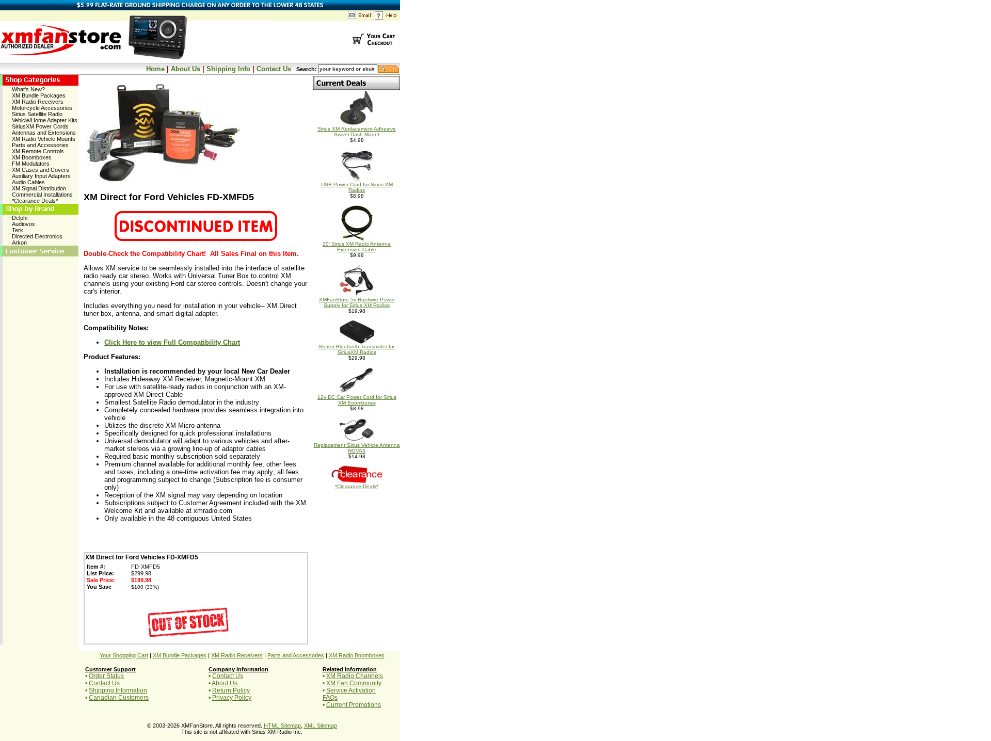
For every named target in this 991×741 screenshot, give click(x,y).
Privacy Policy (231, 697)
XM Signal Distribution (38, 188)
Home (155, 69)
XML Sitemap (320, 725)
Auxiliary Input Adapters (40, 176)
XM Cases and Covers (39, 170)
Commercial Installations (41, 194)
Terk (16, 230)
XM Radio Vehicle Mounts (42, 139)
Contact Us (274, 69)
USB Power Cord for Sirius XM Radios (357, 187)
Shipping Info (228, 69)
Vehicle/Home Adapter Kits (43, 120)
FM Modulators (30, 163)
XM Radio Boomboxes (357, 655)
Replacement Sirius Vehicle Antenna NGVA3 (357, 448)
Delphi (18, 218)
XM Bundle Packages (38, 95)
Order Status (106, 676)
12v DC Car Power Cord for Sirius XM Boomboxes (356, 400)
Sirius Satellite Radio (36, 114)
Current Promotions (353, 704)
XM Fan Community (353, 683)
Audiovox (22, 224)
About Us (185, 69)
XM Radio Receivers (36, 102)
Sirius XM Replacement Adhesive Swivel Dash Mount (356, 131)
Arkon (18, 242)
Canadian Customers (119, 697)
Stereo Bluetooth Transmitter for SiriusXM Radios (356, 349)
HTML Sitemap (282, 725)
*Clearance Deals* (34, 201)
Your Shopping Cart (124, 655)
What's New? (27, 89)
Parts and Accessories (39, 145)
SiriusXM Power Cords (39, 126)
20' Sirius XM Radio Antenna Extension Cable (357, 246)
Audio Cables (27, 182)
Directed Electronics (36, 236)
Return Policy (231, 690)
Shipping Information (118, 690)
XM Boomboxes (31, 157)
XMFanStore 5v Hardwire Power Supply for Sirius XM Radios (357, 302)
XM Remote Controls (37, 151)
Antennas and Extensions (43, 133)
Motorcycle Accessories (41, 108)
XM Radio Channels (354, 676)
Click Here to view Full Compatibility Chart (172, 342)
